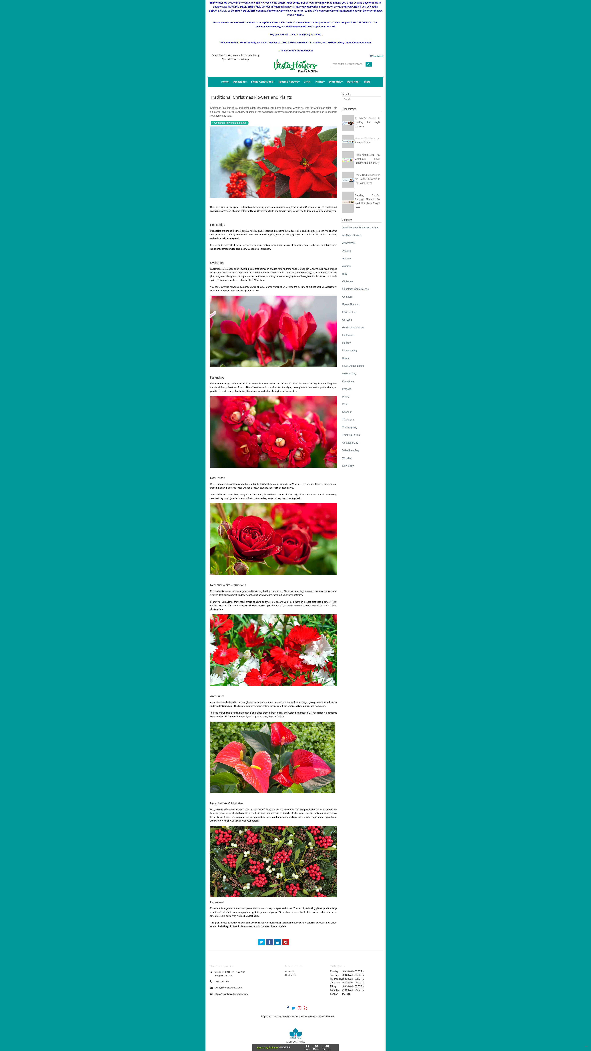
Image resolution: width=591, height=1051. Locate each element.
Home (225, 81)
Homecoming (349, 350)
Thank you (348, 419)
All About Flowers (352, 235)
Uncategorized (350, 442)
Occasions (348, 381)
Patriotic (346, 389)
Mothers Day (349, 373)
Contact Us (291, 975)
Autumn (346, 258)
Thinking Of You (351, 435)
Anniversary (348, 243)
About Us (290, 971)
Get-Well (347, 320)
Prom (345, 404)
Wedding (347, 458)
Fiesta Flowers (350, 304)
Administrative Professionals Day (360, 227)
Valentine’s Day (351, 450)
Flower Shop (349, 312)
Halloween (348, 335)
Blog (367, 81)
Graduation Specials (353, 327)
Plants (345, 396)
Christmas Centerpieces (355, 289)
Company (347, 296)
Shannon (347, 412)
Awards (346, 266)
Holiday (346, 343)
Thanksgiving (349, 427)
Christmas (347, 281)
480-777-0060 (222, 981)
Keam (345, 358)
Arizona (346, 250)
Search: (346, 94)
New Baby (348, 466)
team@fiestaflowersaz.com (228, 987)
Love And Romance (353, 366)
